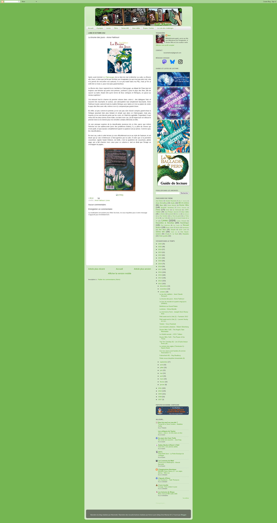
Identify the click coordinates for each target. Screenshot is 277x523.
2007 (160, 399)
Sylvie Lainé (182, 229)
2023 (160, 252)
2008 (160, 397)
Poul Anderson (165, 225)
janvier (162, 384)
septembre (164, 362)
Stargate (173, 229)
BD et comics (184, 203)
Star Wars (162, 229)
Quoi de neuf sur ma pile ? (168, 422)
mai (161, 373)
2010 (160, 391)
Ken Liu (178, 214)
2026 (160, 244)
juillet (162, 367)
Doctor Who (184, 205)
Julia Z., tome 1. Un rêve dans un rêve (170, 433)
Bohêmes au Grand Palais (168, 306)
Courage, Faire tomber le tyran (167, 487)
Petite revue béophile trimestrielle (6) (172, 358)
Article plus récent (96, 269)
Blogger (183, 515)
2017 (160, 269)
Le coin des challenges (165, 28)
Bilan (161, 205)
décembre (163, 286)
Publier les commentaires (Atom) (109, 279)
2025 (160, 246)
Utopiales (185, 234)
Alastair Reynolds (171, 201)
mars (162, 379)
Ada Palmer (159, 201)
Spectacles (185, 227)
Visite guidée (163, 236)
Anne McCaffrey (161, 203)
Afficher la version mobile (119, 273)
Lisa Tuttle (165, 218)
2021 (160, 258)
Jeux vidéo (136, 28)
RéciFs (178, 227)
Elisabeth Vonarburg (167, 207)
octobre (163, 292)
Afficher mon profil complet (165, 45)
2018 (160, 266)
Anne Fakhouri (100, 200)
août (161, 365)
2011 (160, 388)
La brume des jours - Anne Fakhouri (171, 299)
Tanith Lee (174, 232)
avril (161, 376)
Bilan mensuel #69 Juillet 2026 (167, 494)
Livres (108, 28)
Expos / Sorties (148, 28)
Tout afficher (186, 498)
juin (161, 370)
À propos (100, 28)
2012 (160, 283)
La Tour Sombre (162, 216)
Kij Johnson (186, 214)
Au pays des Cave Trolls (167, 438)
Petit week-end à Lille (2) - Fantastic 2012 (173, 316)
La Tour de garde (176, 216)
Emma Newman (181, 207)
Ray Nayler (176, 225)
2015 (160, 275)
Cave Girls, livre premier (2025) (168, 447)
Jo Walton (162, 214)
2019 (160, 264)
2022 (160, 255)
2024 (160, 249)
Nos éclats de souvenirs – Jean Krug (169, 440)
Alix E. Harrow (183, 201)
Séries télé (125, 28)
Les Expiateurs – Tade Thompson (168, 480)
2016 (160, 272)
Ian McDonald (177, 210)
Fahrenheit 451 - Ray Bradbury (170, 355)
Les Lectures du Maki (166, 461)
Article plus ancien (142, 269)
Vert (169, 35)
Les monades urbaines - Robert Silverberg (174, 327)
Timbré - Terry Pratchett (167, 324)
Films (116, 28)
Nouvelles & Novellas (165, 223)
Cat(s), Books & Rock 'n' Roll (168, 445)
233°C (160, 452)
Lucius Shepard (181, 221)
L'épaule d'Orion (164, 478)
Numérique (184, 223)
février (162, 382)
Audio (173, 203)
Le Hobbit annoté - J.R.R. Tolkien (170, 334)
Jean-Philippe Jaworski (172, 212)
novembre (163, 289)
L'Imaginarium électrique (167, 469)
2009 (160, 394)
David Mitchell (171, 205)
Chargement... (161, 503)
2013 (160, 281)
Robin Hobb (169, 227)
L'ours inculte (163, 485)
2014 (160, 278)
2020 (160, 261)
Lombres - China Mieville (167, 309)
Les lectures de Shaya (166, 492)
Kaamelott (170, 214)
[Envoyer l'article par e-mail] (98, 198)
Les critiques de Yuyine (166, 431)
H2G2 (167, 210)
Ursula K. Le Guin (171, 234)
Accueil (90, 28)
